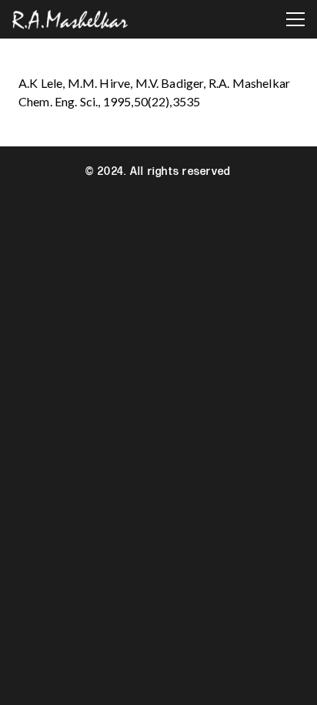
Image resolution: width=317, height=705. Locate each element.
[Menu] (295, 19)
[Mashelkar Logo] (70, 19)
